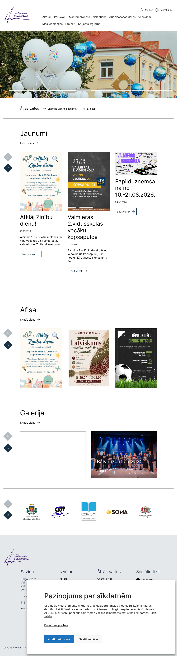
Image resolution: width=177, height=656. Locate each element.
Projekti (70, 24)
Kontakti (25, 608)
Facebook (147, 579)
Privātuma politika (56, 625)
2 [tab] (70, 90)
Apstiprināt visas (59, 639)
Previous (4, 153)
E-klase (91, 108)
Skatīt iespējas (89, 639)
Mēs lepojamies (52, 24)
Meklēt (149, 9)
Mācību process (79, 17)
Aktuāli (46, 17)
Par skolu (60, 17)
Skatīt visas (27, 319)
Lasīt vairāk (28, 254)
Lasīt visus (27, 143)
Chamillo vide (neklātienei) (62, 108)
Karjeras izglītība (89, 24)
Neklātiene (99, 17)
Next (4, 164)
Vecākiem (144, 17)
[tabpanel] (88, 64)
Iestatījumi (166, 9)
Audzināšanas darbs (122, 17)
